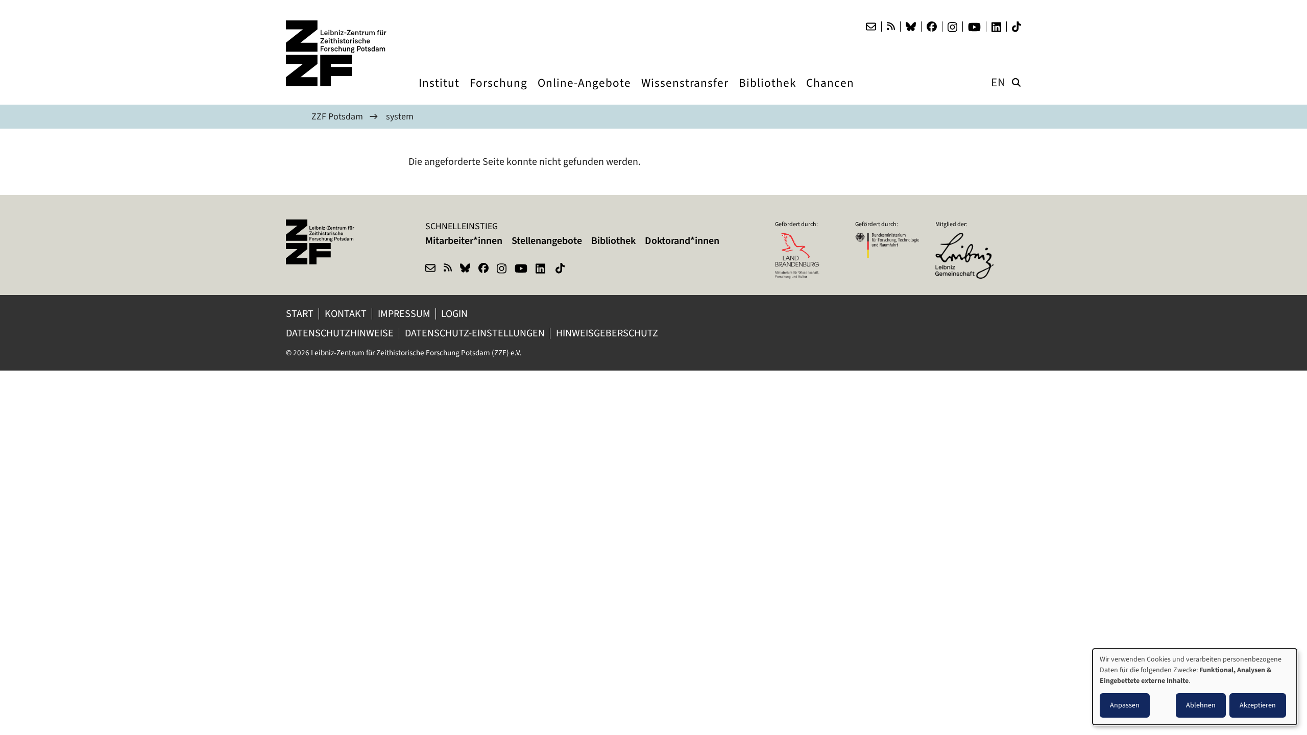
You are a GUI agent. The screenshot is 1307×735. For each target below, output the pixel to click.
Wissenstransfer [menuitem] (685, 92)
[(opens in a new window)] (967, 239)
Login (455, 314)
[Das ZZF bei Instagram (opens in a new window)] (952, 27)
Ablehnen (1201, 705)
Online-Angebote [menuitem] (584, 92)
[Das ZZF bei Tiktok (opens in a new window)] (1016, 26)
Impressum (404, 314)
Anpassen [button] (1125, 705)
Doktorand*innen (682, 241)
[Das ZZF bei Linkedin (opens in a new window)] (996, 27)
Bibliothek (613, 241)
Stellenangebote (547, 241)
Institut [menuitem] (439, 92)
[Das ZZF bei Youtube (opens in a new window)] (974, 27)
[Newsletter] (871, 26)
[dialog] (1195, 687)
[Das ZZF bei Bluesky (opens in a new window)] (911, 26)
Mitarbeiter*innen (463, 241)
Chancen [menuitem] (830, 92)
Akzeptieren (1258, 705)
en (998, 82)
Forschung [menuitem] (498, 92)
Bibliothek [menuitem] (767, 92)
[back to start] (337, 53)
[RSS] (891, 26)
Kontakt (346, 314)
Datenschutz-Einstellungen (475, 333)
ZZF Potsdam (337, 116)
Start (299, 314)
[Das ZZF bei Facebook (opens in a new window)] (932, 26)
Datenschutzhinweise (340, 333)
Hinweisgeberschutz (608, 333)
